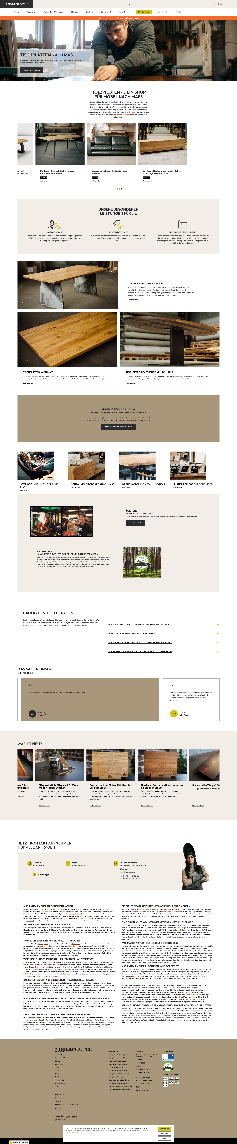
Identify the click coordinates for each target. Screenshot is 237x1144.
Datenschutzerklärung (105, 1130)
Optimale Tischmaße (116, 1067)
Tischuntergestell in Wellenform (47, 976)
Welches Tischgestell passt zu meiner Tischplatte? (140, 642)
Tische (16, 12)
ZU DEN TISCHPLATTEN (32, 70)
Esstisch (62, 911)
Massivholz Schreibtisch (172, 911)
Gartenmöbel (106, 12)
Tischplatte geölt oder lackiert (119, 1074)
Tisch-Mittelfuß (58, 974)
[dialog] (118, 1133)
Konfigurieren (164, 1133)
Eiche (46, 944)
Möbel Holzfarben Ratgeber (118, 1061)
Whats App (43, 874)
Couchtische (59, 1064)
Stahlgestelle (66, 969)
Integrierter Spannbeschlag (118, 1083)
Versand (58, 1101)
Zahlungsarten (60, 1098)
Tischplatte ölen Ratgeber (117, 1077)
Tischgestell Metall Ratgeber (118, 1055)
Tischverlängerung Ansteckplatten (120, 1086)
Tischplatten (31, 12)
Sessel (57, 1070)
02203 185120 (38, 865)
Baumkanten (74, 946)
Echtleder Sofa (179, 925)
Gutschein (105, 18)
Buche (40, 944)
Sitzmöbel (74, 12)
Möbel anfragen (144, 12)
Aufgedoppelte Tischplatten (118, 1064)
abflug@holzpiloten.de (80, 865)
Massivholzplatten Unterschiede (119, 1089)
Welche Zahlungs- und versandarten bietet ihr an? (140, 624)
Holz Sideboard (140, 911)
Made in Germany (138, 976)
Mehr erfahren (45, 806)
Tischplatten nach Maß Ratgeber (119, 1058)
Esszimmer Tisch (33, 1018)
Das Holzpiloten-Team (143, 1090)
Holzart (74, 1022)
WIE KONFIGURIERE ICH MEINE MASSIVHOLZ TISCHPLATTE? (140, 651)
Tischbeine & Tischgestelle (64, 1058)
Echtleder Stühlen (34, 1029)
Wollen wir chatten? (20, 1142)
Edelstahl (32, 965)
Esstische (58, 1061)
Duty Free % (162, 12)
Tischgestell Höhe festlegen (118, 1070)
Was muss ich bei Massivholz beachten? (132, 633)
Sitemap (58, 1109)
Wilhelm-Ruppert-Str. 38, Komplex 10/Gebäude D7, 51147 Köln (147, 1055)
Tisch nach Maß (46, 911)
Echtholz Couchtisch (182, 930)
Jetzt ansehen (61, 183)
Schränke (89, 12)
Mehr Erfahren (135, 523)
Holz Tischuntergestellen (48, 965)
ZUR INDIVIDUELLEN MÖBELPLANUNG (118, 427)
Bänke (57, 1074)
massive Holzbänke (191, 995)
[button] (115, 189)
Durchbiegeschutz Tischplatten (119, 1080)
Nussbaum (76, 944)
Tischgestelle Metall (76, 914)
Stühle (57, 1067)
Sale (56, 1086)
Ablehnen (164, 1138)
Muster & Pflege (124, 12)
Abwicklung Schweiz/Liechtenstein (66, 1104)
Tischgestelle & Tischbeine (53, 12)
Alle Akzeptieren (164, 1128)
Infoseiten (178, 12)
